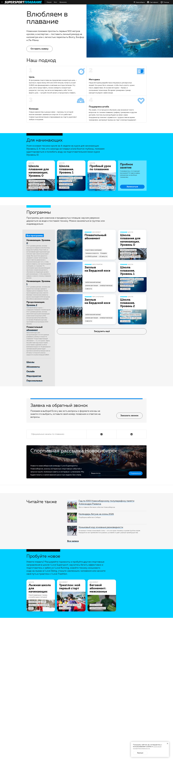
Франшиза (63, 2)
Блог (55, 2)
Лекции (49, 2)
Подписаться (135, 473)
